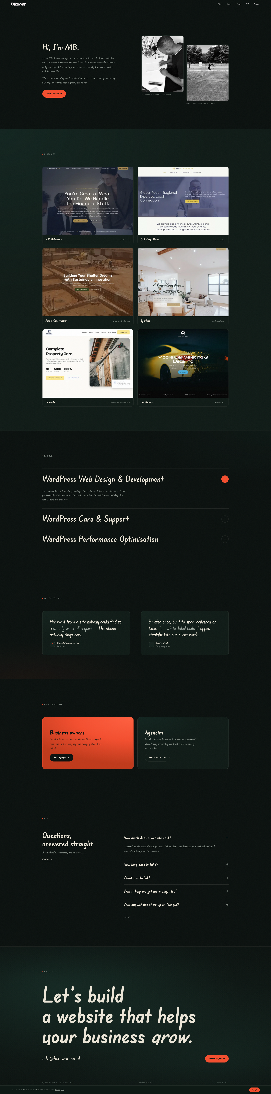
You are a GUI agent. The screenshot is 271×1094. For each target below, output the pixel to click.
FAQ (247, 4)
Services (229, 4)
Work (220, 4)
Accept (254, 1090)
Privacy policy (145, 1083)
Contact (257, 4)
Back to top (223, 1083)
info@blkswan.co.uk (61, 1058)
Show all (128, 916)
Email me (47, 859)
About (239, 4)
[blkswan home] (19, 4)
